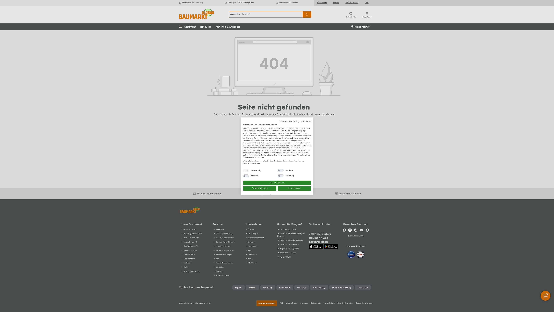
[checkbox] (246, 170)
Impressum (306, 121)
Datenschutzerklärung (289, 121)
